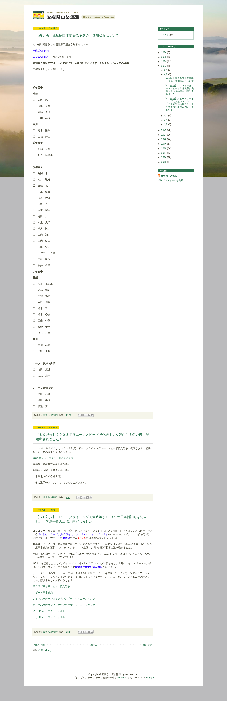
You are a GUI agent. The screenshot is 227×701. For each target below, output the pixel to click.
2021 (164, 134)
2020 (164, 139)
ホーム (93, 644)
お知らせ (164, 35)
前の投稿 (147, 644)
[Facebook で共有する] (88, 415)
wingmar (122, 677)
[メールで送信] (79, 415)
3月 (166, 115)
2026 (164, 52)
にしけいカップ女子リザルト (49, 617)
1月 (166, 124)
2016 (164, 157)
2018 (164, 148)
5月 (166, 70)
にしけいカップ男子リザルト (49, 611)
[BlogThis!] (82, 415)
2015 (164, 162)
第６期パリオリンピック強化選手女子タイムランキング (64, 604)
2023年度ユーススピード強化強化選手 (54, 458)
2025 (164, 57)
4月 (166, 74)
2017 (164, 153)
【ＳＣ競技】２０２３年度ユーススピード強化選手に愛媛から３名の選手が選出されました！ (178, 89)
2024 (164, 61)
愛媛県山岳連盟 (169, 176)
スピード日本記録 (43, 592)
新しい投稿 (39, 644)
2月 (166, 120)
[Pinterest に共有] (92, 415)
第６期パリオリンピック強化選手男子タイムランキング (64, 598)
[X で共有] (85, 415)
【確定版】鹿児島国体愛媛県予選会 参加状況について (77, 35)
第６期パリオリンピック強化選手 (51, 586)
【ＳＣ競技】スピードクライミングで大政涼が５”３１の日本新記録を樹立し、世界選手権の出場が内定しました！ (178, 104)
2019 (164, 143)
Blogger (150, 677)
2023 (164, 66)
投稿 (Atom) (44, 650)
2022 (164, 130)
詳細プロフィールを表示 (170, 180)
